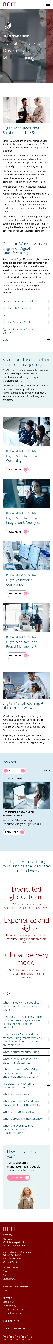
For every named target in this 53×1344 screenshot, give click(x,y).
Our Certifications (14, 1328)
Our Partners (11, 1321)
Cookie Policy (9, 1305)
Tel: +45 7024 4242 (12, 1255)
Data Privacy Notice (13, 1309)
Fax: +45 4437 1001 (12, 1258)
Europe (6, 1271)
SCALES (6, 1290)
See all (47, 770)
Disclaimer (8, 1301)
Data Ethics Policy (12, 1313)
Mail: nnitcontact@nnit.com (17, 1252)
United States (10, 1278)
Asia (5, 1275)
